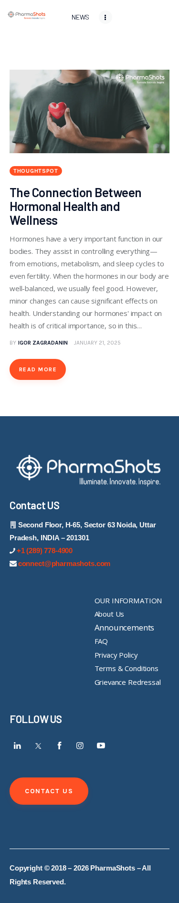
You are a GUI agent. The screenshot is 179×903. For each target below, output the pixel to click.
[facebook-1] (59, 745)
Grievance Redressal (128, 682)
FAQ (101, 641)
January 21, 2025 (97, 342)
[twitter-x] (39, 745)
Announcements (125, 627)
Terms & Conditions (126, 668)
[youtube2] (101, 745)
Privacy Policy (116, 655)
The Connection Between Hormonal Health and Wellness (76, 206)
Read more (38, 369)
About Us (110, 614)
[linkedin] (18, 745)
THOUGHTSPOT (35, 171)
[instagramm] (80, 745)
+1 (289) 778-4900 (45, 550)
